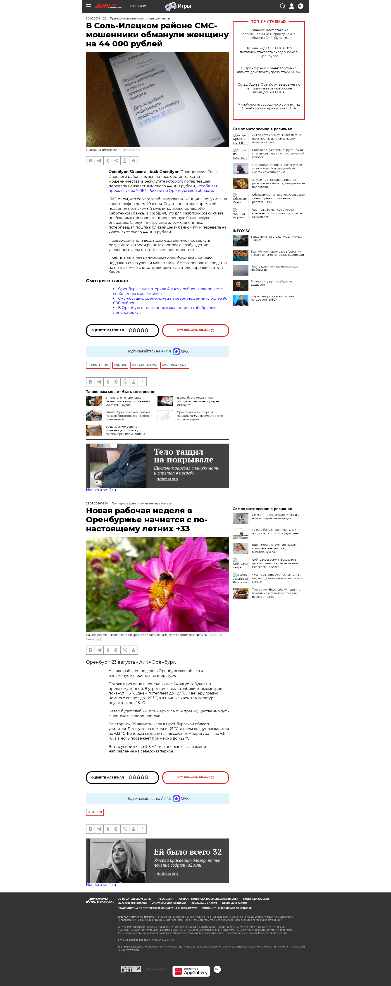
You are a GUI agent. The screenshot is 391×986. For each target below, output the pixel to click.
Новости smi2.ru (101, 490)
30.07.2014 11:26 (96, 18)
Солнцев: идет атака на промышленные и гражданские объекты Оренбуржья (269, 34)
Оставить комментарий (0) (195, 330)
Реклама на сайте (204, 903)
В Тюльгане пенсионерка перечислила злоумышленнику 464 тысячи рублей (127, 401)
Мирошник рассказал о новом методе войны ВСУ (272, 298)
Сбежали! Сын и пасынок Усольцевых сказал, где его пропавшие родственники (278, 198)
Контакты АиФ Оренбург (169, 903)
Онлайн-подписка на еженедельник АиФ (208, 898)
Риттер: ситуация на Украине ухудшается (271, 283)
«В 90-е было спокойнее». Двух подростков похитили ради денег (276, 531)
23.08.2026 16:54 (97, 503)
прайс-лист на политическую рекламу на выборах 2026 (157, 908)
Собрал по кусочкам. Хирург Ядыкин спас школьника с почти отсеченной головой (278, 153)
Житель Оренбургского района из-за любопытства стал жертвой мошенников (128, 415)
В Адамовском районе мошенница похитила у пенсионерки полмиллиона (125, 430)
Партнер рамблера (156, 969)
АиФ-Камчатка (129, 150)
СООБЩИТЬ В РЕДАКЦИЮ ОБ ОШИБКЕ (227, 908)
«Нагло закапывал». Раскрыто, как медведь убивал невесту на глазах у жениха (277, 578)
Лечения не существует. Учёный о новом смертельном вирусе (275, 516)
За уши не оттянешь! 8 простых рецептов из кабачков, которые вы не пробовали (278, 183)
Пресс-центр (165, 898)
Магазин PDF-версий (132, 903)
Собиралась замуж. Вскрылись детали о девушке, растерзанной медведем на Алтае (275, 563)
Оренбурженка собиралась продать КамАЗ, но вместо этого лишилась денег (200, 415)
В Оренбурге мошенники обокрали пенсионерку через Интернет (198, 401)
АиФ (99, 639)
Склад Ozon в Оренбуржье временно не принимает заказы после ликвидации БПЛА (269, 88)
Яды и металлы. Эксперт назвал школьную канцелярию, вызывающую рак (274, 548)
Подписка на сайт (256, 898)
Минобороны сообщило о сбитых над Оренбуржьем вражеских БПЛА (269, 106)
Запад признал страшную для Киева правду (276, 238)
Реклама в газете (234, 903)
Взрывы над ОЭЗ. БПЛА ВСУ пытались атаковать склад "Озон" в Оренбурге (269, 52)
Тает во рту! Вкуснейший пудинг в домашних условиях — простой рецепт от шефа (276, 593)
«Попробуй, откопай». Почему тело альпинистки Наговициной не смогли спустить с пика (277, 168)
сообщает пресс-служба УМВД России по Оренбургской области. (163, 188)
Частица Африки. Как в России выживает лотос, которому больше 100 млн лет (277, 213)
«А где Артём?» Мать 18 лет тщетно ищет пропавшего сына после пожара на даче (276, 138)
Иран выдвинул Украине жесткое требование (274, 268)
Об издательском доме (134, 898)
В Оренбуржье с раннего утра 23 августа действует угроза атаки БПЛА (268, 70)
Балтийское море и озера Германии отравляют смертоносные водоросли (277, 253)
